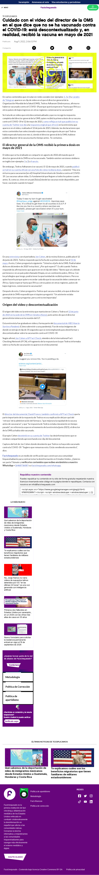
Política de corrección (39, 806)
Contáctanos (14, 665)
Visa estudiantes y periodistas (66, 2)
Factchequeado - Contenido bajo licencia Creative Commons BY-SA (33, 869)
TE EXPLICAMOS (10, 16)
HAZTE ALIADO (15, 857)
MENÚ (6, 7)
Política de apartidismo (40, 791)
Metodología (12, 677)
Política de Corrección (17, 686)
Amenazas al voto (40, 2)
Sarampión (24, 2)
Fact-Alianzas (36, 801)
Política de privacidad (75, 869)
